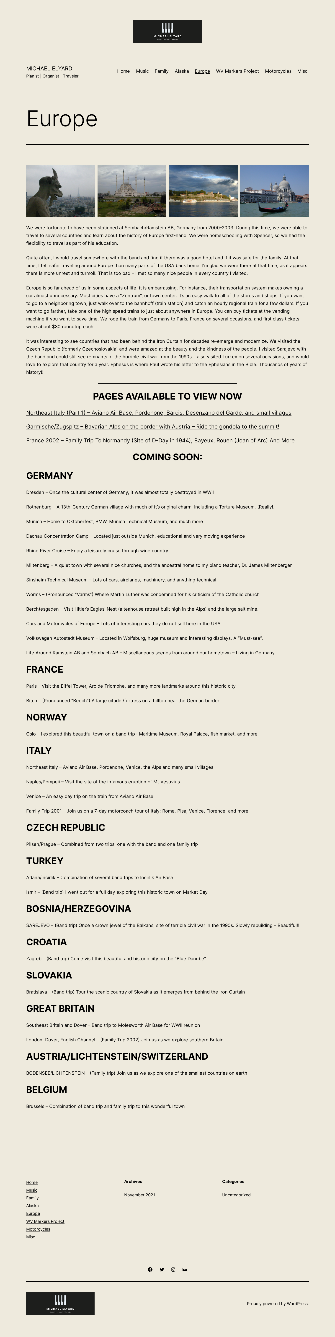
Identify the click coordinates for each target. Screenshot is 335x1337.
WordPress (297, 1303)
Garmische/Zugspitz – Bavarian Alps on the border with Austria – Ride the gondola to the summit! (152, 426)
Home (123, 71)
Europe (202, 71)
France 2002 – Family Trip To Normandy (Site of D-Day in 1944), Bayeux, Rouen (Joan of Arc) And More (160, 440)
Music (142, 71)
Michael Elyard (49, 68)
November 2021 (139, 1194)
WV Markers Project (237, 71)
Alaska (182, 71)
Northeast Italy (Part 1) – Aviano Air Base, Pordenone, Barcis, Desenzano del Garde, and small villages (158, 412)
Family (162, 71)
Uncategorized (236, 1194)
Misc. (303, 71)
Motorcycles (278, 71)
